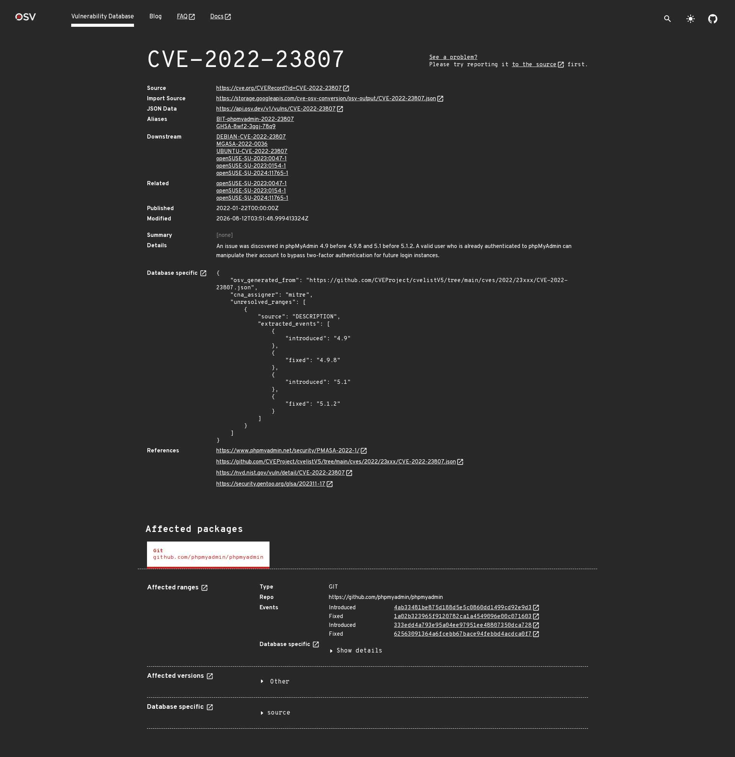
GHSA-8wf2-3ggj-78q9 (246, 127)
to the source (534, 65)
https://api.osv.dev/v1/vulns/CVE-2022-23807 (276, 109)
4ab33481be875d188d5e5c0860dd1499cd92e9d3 (463, 608)
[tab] (208, 555)
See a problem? (453, 57)
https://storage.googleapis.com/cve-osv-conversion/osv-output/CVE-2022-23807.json (326, 99)
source (278, 713)
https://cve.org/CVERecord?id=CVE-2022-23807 (279, 88)
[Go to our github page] (712, 18)
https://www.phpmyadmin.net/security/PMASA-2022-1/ (287, 451)
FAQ (182, 17)
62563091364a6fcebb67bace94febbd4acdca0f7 (463, 634)
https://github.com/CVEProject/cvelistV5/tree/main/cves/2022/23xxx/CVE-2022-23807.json (336, 462)
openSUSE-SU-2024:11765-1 (252, 173)
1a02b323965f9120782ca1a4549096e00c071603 (463, 616)
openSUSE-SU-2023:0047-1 (251, 159)
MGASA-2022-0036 (242, 144)
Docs (217, 17)
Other (279, 682)
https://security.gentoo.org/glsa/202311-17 (270, 484)
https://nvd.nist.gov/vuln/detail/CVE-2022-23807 (280, 473)
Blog (155, 17)
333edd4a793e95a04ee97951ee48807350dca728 (463, 625)
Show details (359, 651)
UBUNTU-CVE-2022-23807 (251, 151)
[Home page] (25, 19)
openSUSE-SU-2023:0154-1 (251, 166)
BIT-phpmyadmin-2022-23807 (255, 119)
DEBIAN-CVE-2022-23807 (251, 137)
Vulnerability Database (102, 17)
